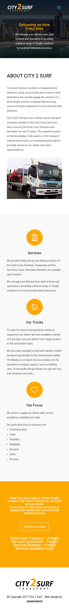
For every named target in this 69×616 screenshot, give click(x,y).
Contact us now (34, 527)
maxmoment (35, 601)
